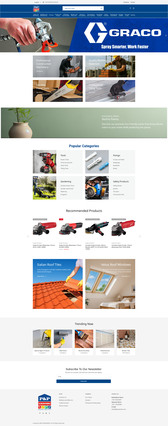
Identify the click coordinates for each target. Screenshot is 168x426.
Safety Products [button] (106, 15)
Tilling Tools (64, 168)
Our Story (88, 397)
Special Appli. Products (42, 351)
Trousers (116, 191)
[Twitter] (43, 413)
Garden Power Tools (67, 186)
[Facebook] (39, 413)
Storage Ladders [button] (121, 15)
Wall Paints (63, 351)
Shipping (126, 2)
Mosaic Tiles (126, 351)
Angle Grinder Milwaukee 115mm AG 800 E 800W (70, 246)
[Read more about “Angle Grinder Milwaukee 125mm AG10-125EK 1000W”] (42, 237)
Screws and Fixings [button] (58, 15)
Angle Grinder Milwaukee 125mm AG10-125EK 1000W (44, 246)
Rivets (115, 168)
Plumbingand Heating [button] (65, 15)
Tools (63, 155)
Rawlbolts (116, 165)
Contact (133, 2)
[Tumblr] (49, 413)
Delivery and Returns (66, 400)
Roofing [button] (133, 15)
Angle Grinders (37, 243)
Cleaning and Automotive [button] (113, 15)
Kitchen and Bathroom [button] (74, 15)
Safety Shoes (117, 186)
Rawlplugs (116, 163)
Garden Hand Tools (67, 189)
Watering (64, 191)
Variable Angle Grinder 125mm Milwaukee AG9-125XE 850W (122, 246)
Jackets (115, 189)
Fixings (116, 155)
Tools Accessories (66, 163)
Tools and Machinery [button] (36, 15)
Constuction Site (118, 194)
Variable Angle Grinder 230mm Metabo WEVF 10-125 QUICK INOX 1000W (96, 247)
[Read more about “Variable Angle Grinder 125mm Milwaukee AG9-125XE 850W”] (121, 237)
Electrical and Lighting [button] (82, 15)
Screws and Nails (118, 160)
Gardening (66, 181)
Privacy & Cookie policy (93, 403)
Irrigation (64, 194)
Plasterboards (105, 351)
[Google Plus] (46, 413)
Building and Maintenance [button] (43, 15)
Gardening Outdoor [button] (99, 15)
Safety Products (121, 181)
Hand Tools (64, 165)
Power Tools (65, 160)
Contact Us (62, 397)
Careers (87, 400)
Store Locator (63, 406)
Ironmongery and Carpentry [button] (91, 15)
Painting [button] (51, 15)
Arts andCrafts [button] (127, 15)
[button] (2, 35)
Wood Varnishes (84, 351)
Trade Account (64, 403)
